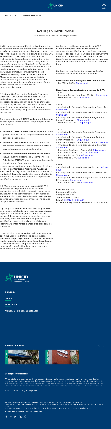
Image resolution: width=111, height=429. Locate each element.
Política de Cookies (34, 411)
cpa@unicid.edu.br (74, 200)
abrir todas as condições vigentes (21, 390)
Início (7, 16)
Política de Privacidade (15, 411)
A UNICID (15, 16)
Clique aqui (82, 83)
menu (8, 6)
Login (104, 8)
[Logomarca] (54, 6)
